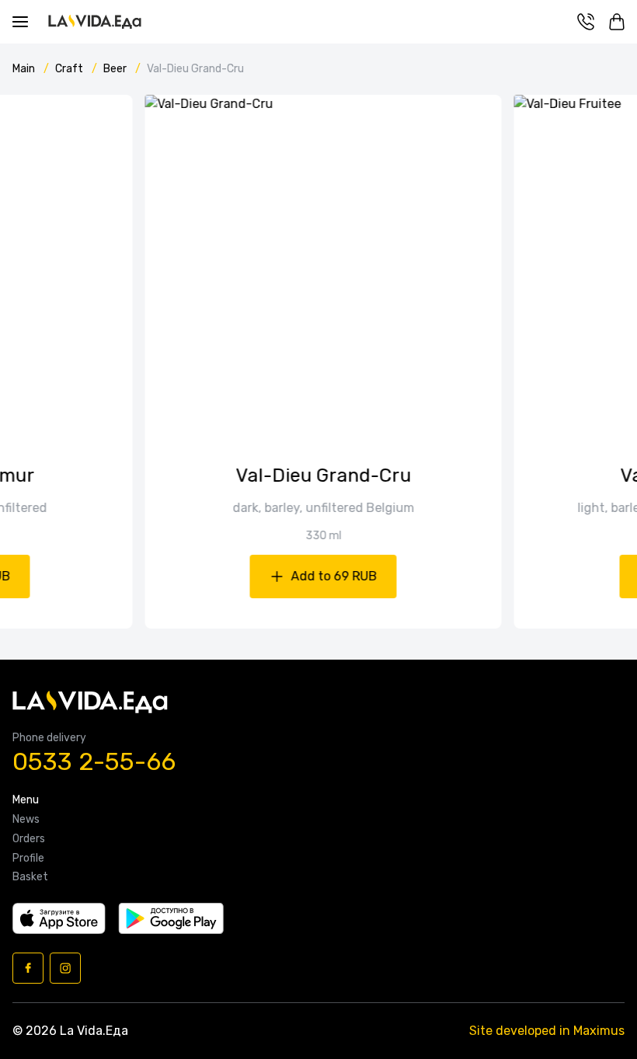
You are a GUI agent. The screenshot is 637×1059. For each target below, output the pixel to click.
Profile (28, 858)
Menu (25, 800)
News (26, 819)
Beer (116, 68)
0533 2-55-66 (94, 761)
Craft (70, 68)
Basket (30, 877)
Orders (28, 839)
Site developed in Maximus (547, 1030)
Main (24, 68)
